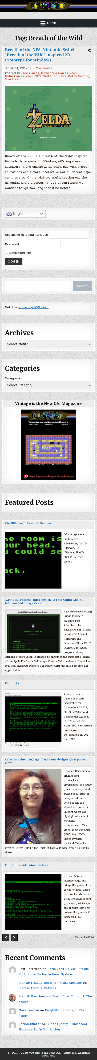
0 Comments (42, 68)
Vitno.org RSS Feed (33, 307)
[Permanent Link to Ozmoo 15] (33, 720)
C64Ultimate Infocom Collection (28, 523)
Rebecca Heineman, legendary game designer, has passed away (46, 761)
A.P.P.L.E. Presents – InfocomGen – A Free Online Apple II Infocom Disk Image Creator (44, 601)
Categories (13, 378)
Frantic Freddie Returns (37, 988)
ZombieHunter (30, 1024)
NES (38, 76)
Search (82, 286)
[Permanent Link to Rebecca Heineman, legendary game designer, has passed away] (33, 806)
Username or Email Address (26, 234)
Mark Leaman (29, 1010)
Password (12, 244)
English (19, 214)
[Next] (14, 937)
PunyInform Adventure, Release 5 (28, 865)
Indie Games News (19, 76)
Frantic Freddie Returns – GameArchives (50, 982)
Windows (11, 79)
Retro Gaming (78, 76)
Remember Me (19, 253)
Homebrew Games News (59, 73)
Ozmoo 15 (12, 683)
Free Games (30, 73)
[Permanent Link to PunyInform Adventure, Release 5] (33, 902)
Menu (51, 23)
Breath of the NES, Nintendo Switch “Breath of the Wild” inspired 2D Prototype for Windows (40, 55)
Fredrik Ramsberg (32, 996)
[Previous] (5, 937)
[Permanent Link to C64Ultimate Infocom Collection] (33, 560)
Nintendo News (54, 76)
